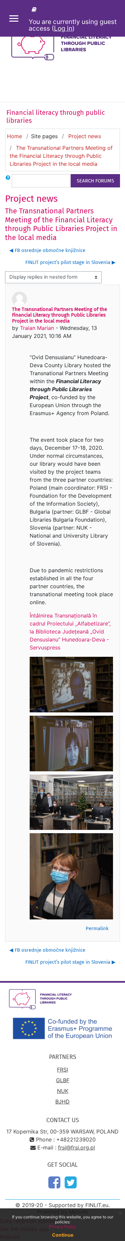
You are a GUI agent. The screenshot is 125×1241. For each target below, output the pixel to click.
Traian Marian (37, 328)
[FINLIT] (35, 9)
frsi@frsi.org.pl (76, 1147)
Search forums (95, 181)
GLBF (62, 1080)
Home (14, 136)
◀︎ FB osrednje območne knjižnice (47, 250)
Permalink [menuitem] (97, 928)
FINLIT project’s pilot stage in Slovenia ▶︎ (70, 262)
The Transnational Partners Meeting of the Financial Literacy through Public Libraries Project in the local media (61, 155)
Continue (62, 1235)
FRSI (62, 1069)
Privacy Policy (62, 1226)
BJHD (62, 1101)
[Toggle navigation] (115, 85)
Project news (84, 136)
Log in (63, 28)
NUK (62, 1091)
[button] (8, 180)
